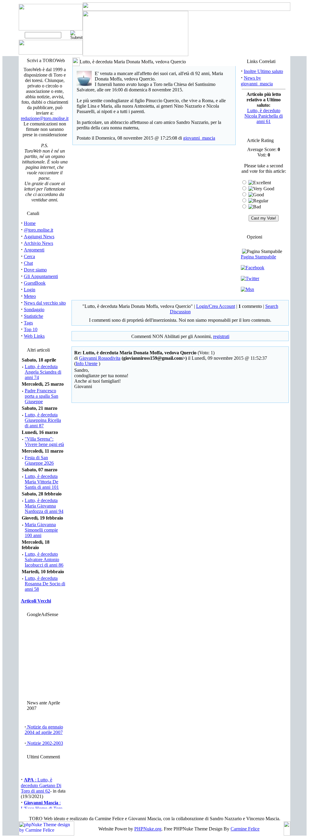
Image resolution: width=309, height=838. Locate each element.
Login (29, 289)
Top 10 (30, 329)
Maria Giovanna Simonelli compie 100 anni (41, 530)
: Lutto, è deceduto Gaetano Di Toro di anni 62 (41, 784)
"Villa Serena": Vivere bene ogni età (44, 441)
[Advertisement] (44, 657)
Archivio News (38, 243)
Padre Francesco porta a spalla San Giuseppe (41, 396)
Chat (28, 263)
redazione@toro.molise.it (44, 118)
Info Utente (86, 363)
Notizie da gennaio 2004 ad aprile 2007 (44, 729)
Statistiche (33, 316)
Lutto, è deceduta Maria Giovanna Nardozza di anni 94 (44, 506)
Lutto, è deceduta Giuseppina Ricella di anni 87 (43, 420)
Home (30, 223)
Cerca (29, 256)
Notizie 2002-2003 (44, 743)
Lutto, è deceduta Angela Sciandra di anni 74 (43, 372)
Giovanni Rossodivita (99, 358)
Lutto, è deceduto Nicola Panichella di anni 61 (263, 116)
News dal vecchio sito (45, 302)
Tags (28, 322)
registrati (221, 336)
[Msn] (247, 289)
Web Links (34, 336)
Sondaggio (34, 309)
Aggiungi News (39, 236)
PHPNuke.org (147, 828)
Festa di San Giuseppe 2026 (39, 460)
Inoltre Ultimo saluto (263, 71)
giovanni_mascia (199, 138)
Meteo (30, 296)
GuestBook (35, 283)
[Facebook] (252, 267)
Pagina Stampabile (258, 256)
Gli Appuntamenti (41, 276)
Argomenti (34, 249)
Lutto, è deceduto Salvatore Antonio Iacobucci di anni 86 (44, 560)
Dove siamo (35, 269)
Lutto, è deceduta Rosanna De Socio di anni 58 (45, 584)
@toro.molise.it (38, 229)
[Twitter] (250, 278)
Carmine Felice (245, 828)
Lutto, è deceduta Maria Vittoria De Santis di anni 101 (42, 482)
